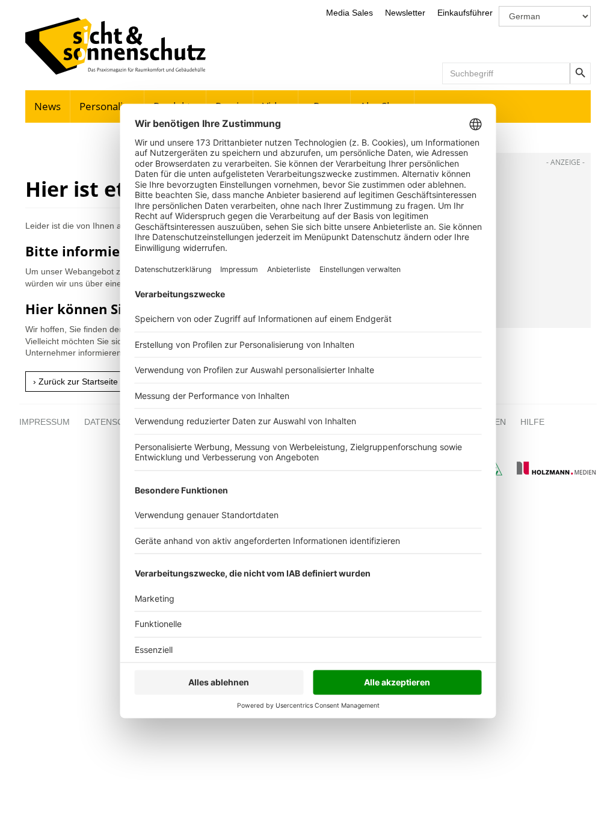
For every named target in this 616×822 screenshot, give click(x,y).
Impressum (44, 422)
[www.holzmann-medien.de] (551, 472)
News (47, 106)
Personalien (107, 106)
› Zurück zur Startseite (75, 381)
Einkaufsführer (465, 12)
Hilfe (532, 422)
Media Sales (349, 12)
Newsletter (405, 12)
